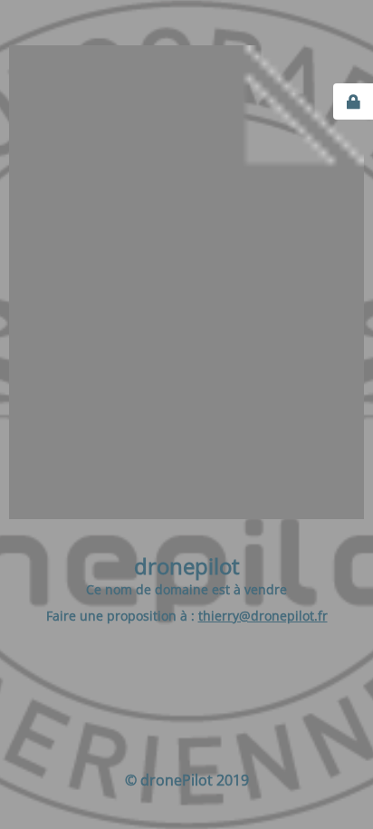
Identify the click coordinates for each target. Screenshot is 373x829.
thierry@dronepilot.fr (263, 615)
